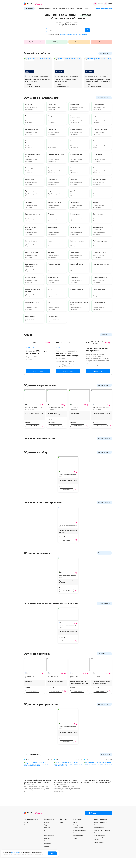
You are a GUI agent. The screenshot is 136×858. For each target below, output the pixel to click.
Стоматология (82, 34)
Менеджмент (47, 838)
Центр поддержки (100, 819)
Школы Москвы (73, 34)
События (71, 8)
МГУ (87, 34)
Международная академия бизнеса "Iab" (68, 474)
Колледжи (47, 822)
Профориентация (49, 841)
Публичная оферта (99, 833)
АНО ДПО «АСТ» (30, 676)
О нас (95, 825)
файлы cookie (15, 852)
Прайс (95, 845)
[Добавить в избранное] (42, 426)
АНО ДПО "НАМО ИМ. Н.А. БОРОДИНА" (38, 76)
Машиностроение (49, 835)
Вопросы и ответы (99, 827)
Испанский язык (64, 34)
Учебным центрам (78, 827)
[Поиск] (87, 30)
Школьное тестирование (80, 833)
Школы (26, 825)
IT (44, 830)
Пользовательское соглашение (102, 830)
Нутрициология (48, 825)
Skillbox (33, 342)
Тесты (75, 838)
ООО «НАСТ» (74, 407)
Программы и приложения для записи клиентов (65, 80)
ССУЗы (26, 822)
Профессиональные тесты (80, 830)
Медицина (47, 827)
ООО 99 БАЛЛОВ (66, 342)
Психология (47, 843)
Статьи (75, 822)
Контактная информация (100, 822)
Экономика (47, 846)
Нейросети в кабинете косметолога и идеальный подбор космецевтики (97, 80)
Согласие (96, 839)
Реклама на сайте (98, 842)
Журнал (79, 8)
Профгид (75, 825)
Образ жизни (47, 833)
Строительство (48, 849)
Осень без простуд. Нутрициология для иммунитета (37, 80)
